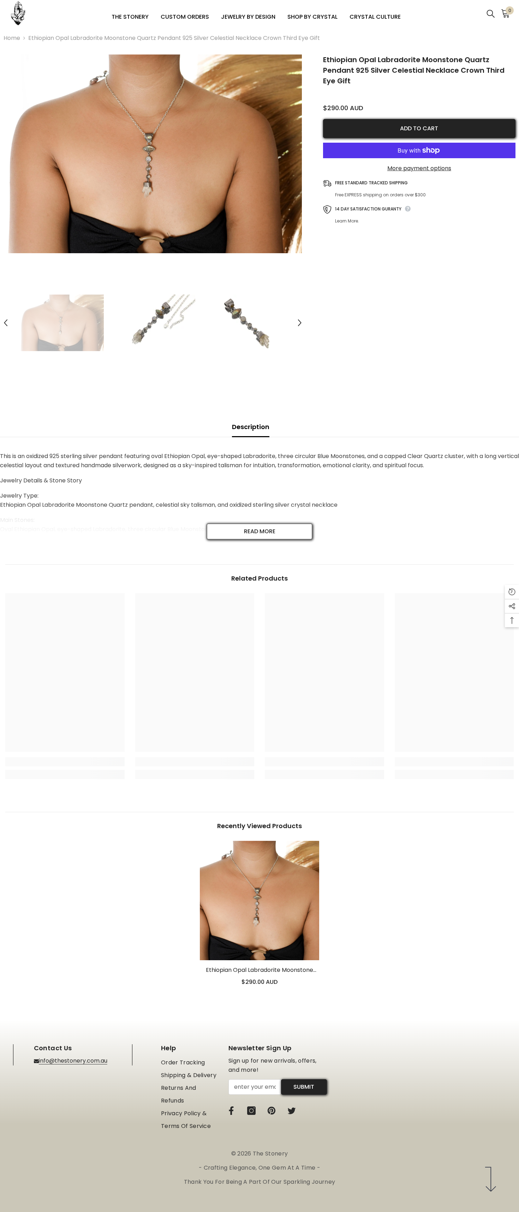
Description (250, 426)
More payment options (419, 168)
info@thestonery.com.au (73, 1061)
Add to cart (419, 128)
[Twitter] (291, 1110)
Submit (303, 1087)
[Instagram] (251, 1110)
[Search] (491, 13)
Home (12, 38)
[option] (153, 153)
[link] (65, 761)
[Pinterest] (271, 1110)
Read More (259, 531)
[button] (5, 322)
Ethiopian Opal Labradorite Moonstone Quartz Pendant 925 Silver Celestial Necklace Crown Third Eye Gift (259, 970)
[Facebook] (231, 1110)
